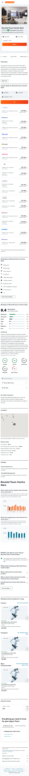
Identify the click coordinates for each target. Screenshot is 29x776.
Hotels (13, 768)
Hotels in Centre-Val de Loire (18, 770)
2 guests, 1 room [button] (7, 40)
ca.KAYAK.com (7, 768)
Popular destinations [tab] (20, 725)
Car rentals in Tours (8, 734)
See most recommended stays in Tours (22, 664)
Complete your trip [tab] (8, 725)
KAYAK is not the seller (8, 756)
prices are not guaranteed (7, 751)
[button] (2, 2)
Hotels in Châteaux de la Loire (10, 771)
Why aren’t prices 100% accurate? (11, 761)
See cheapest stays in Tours (23, 633)
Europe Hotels (19, 768)
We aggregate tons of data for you (11, 758)
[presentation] (12, 491)
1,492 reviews (19, 30)
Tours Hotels (20, 771)
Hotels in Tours (7, 736)
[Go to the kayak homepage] (9, 2)
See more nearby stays (22, 603)
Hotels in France (6, 770)
